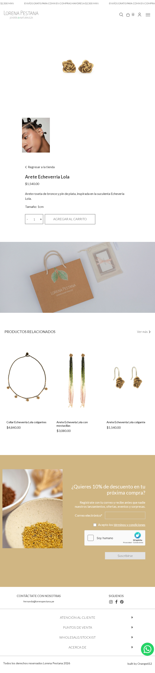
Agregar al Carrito (70, 219)
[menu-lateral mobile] (147, 14)
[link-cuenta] (139, 14)
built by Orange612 (140, 663)
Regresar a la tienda (41, 167)
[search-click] (121, 14)
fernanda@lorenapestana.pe (38, 601)
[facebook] (116, 601)
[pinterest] (122, 601)
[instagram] (111, 601)
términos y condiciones (129, 525)
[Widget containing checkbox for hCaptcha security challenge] (114, 538)
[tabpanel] (27, 389)
